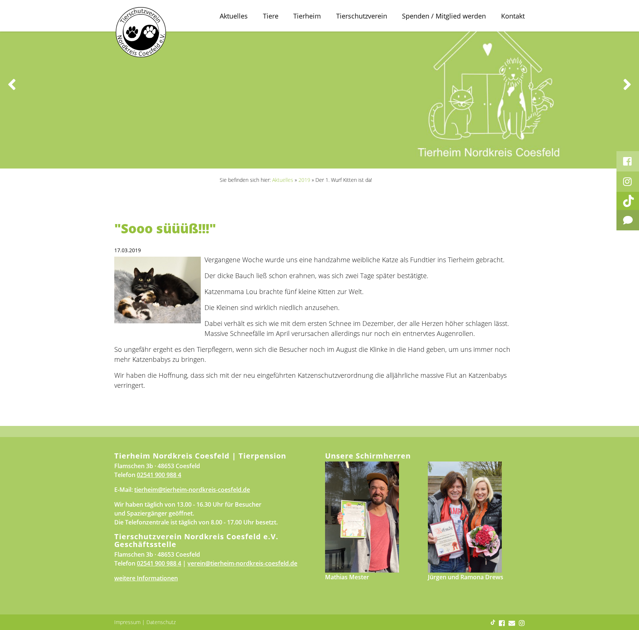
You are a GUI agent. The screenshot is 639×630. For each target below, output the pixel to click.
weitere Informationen (146, 578)
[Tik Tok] (627, 201)
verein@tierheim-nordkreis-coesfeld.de (242, 563)
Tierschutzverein (361, 15)
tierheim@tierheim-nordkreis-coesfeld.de (192, 490)
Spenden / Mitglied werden (444, 15)
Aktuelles (234, 15)
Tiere (270, 15)
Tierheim (307, 15)
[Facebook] (627, 161)
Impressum (127, 622)
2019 (304, 179)
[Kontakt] (627, 220)
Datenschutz (161, 622)
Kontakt (513, 15)
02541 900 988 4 (159, 475)
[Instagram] (627, 181)
